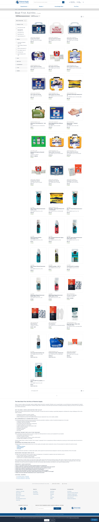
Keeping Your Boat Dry (71, 498)
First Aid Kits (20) (21, 27)
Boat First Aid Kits (34, 9)
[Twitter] (24, 507)
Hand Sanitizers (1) (21, 36)
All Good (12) (20, 52)
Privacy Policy (35, 494)
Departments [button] (24, 6)
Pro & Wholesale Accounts (21, 498)
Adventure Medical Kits (35, 65)
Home (16, 9)
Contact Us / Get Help (20, 491)
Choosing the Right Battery (72, 495)
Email (65, 483)
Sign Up (57, 508)
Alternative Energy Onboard (72, 492)
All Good (32, 207)
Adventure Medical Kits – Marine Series (23, 478)
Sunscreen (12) (21, 32)
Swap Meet (18, 500)
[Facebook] (21, 507)
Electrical (52, 492)
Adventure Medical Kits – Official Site (23, 477)
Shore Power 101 (70, 497)
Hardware (52, 494)
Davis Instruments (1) (22, 48)
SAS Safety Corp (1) (22, 50)
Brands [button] (41, 6)
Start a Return (18, 492)
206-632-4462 (56, 483)
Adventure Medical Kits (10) (21, 43)
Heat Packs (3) (21, 34)
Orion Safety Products (35, 37)
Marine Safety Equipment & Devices (24, 9)
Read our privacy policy (74, 517)
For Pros (76, 6)
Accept (46, 520)
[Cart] (83, 2)
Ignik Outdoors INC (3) (22, 54)
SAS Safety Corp (34, 150)
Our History (35, 491)
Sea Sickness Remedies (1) (20, 30)
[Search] (63, 2)
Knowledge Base (59, 6)
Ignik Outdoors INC (34, 322)
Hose (51, 495)
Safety (51, 498)
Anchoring (52, 491)
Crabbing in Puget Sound (72, 494)
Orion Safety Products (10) (22, 46)
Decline (52, 520)
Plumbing (52, 497)
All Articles (69, 491)
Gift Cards (18, 497)
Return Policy (18, 494)
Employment (35, 492)
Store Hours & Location (20, 495)
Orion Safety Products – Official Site (23, 476)
